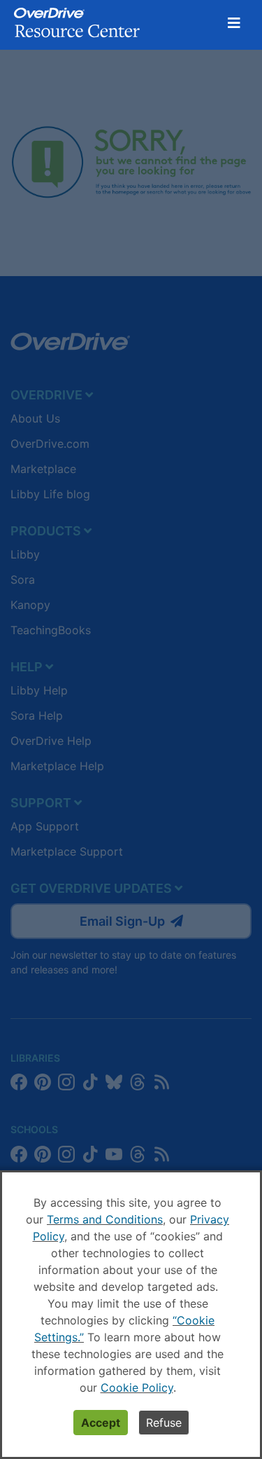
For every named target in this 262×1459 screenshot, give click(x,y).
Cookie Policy (137, 1388)
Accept (100, 1423)
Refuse (164, 1423)
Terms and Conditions (105, 1219)
